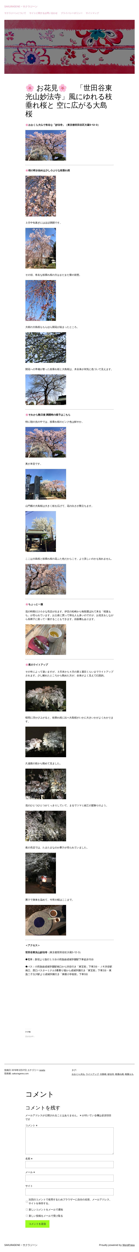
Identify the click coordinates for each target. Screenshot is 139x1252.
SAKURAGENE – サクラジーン (20, 6)
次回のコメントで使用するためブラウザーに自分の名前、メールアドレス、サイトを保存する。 (70, 1201)
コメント (31, 1125)
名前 (28, 1158)
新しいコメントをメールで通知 (46, 1209)
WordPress (128, 1245)
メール (30, 1172)
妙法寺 (111, 1074)
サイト (29, 1185)
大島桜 (103, 1074)
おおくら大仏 (78, 1074)
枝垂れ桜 (119, 1074)
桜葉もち (129, 1074)
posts (42, 1070)
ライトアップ (92, 1074)
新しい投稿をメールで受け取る (46, 1215)
